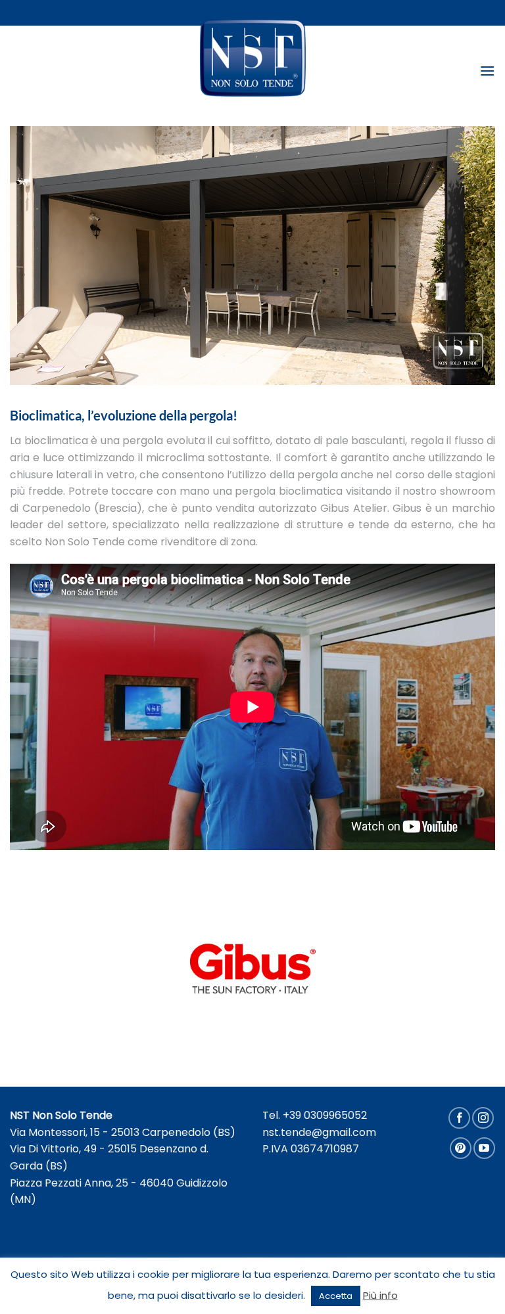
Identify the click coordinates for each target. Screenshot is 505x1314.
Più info (380, 1295)
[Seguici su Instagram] (483, 1118)
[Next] (469, 256)
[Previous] (36, 256)
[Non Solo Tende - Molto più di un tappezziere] (252, 58)
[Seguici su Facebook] (459, 1118)
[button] (487, 71)
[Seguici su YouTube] (484, 1148)
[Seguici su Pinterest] (460, 1148)
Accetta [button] (335, 1296)
